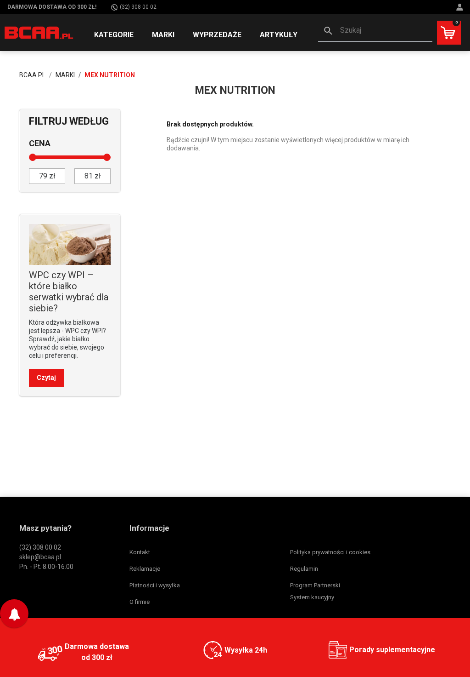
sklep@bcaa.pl (40, 557)
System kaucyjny (312, 597)
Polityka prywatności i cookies (330, 552)
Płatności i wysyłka (154, 585)
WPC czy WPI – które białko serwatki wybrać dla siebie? (68, 292)
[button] (375, 31)
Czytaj (46, 377)
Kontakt (139, 552)
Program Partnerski (315, 585)
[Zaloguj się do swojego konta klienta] (460, 7)
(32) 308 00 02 (138, 7)
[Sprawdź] (70, 243)
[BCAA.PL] (39, 32)
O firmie (139, 601)
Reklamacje (144, 568)
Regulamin (304, 568)
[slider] (32, 157)
